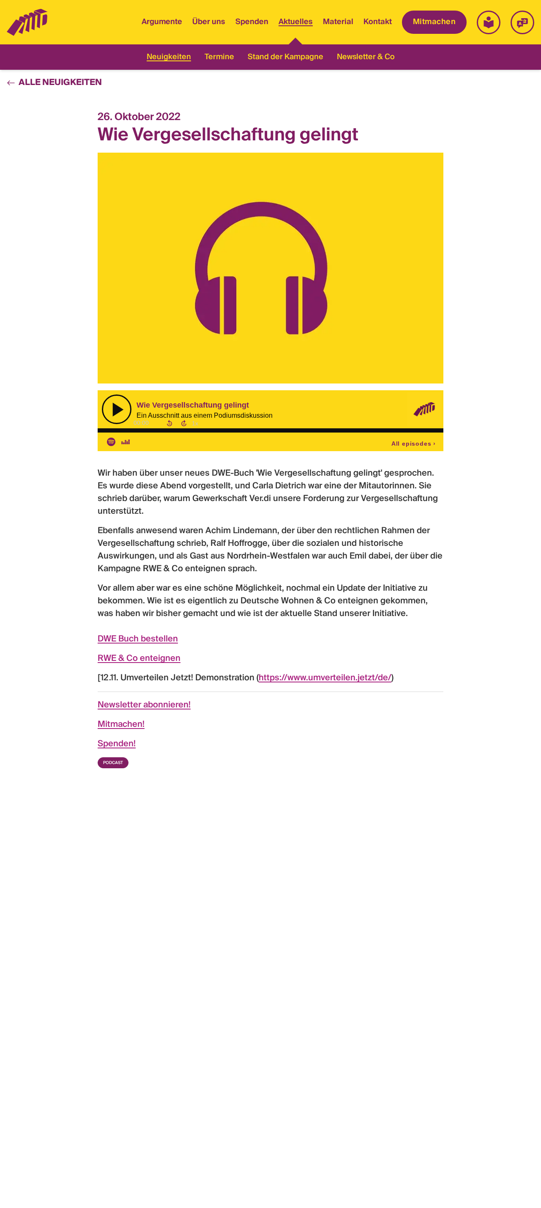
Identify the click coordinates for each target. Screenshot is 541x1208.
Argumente (162, 22)
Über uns (208, 22)
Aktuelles (296, 23)
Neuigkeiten (169, 57)
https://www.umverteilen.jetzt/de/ (325, 678)
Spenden (251, 22)
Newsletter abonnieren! (144, 705)
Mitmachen (434, 22)
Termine (219, 57)
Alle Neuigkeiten (60, 83)
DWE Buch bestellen (138, 639)
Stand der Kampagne (285, 57)
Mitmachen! (121, 724)
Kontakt (377, 22)
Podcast (113, 763)
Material (338, 22)
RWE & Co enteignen (139, 659)
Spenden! (117, 744)
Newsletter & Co (366, 57)
